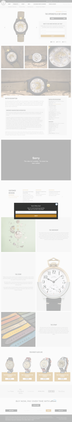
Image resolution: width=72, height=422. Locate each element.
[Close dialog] (56, 204)
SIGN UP (36, 216)
